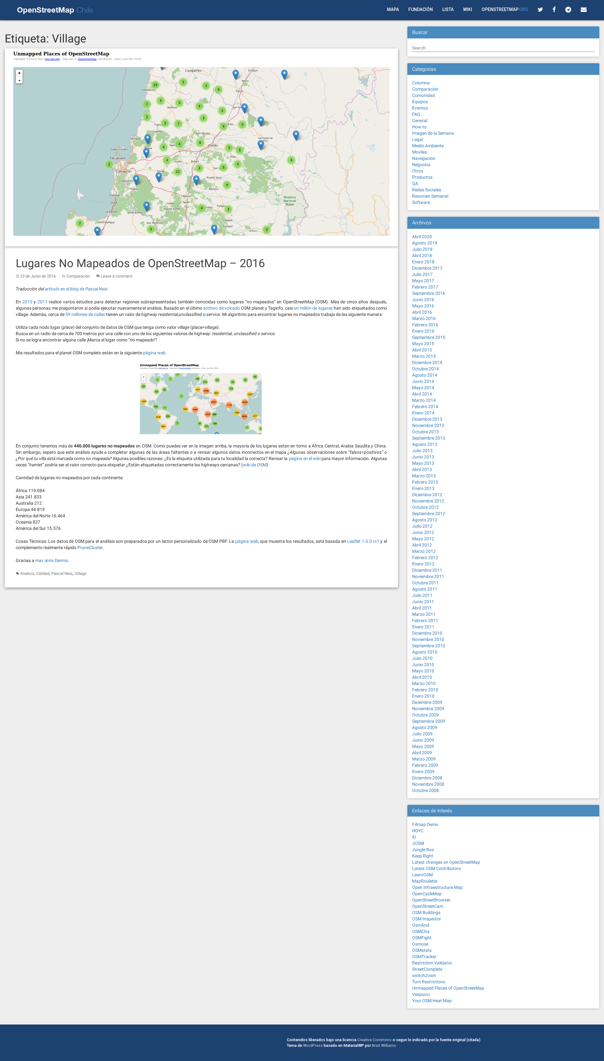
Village (81, 573)
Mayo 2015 (423, 343)
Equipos (420, 101)
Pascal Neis (62, 573)
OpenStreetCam (427, 906)
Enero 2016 (423, 331)
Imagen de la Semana (433, 133)
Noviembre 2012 (428, 500)
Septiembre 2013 (428, 438)
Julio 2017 (422, 274)
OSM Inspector (426, 918)
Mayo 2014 (423, 387)
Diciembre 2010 (427, 633)
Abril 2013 (422, 469)
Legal (417, 139)
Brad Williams (384, 1045)
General (419, 120)
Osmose (420, 943)
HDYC (417, 830)
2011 (42, 301)
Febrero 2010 (425, 689)
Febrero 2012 (425, 557)
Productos (422, 177)
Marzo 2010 (424, 683)
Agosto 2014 (424, 375)
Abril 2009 (422, 752)
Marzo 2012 (424, 551)
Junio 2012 (423, 532)
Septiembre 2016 (428, 293)
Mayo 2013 (423, 463)
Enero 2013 (423, 488)
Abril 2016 (422, 312)
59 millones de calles (85, 314)
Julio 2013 (422, 450)
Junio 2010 (423, 664)
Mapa (393, 9)
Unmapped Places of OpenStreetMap (448, 988)
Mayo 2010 (423, 670)
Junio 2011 (423, 601)
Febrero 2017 (425, 286)
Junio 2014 (423, 381)
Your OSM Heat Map (432, 1000)
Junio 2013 (423, 456)
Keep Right (422, 855)
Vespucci (421, 994)
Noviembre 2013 (428, 425)
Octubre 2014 (425, 368)
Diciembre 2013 (427, 419)
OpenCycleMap (427, 893)
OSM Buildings (426, 912)
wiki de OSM (254, 464)
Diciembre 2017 (427, 268)
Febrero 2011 (425, 620)
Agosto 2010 (424, 651)
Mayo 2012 (423, 538)
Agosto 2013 (424, 444)
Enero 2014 (423, 412)
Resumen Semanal (430, 196)
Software (421, 202)
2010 (27, 301)
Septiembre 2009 (428, 721)
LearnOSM (422, 874)
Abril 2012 (422, 544)
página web (154, 352)
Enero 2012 (423, 563)
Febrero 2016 (425, 324)
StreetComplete (427, 969)
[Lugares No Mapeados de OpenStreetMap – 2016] (201, 146)
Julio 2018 (422, 249)
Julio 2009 (422, 733)
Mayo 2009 (423, 746)
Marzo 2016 (424, 318)
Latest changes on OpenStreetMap (446, 862)
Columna (421, 82)
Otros (417, 170)
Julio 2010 (422, 658)
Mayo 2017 (423, 280)
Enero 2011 (423, 626)
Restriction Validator (432, 962)
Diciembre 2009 (427, 702)
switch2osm (424, 975)
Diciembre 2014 (427, 362)
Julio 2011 (422, 595)
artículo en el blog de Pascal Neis (76, 288)
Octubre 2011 (425, 582)
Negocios (421, 164)
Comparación (78, 276)
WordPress (313, 1045)
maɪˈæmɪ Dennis (51, 560)
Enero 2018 (423, 261)
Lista (448, 9)
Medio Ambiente (428, 145)
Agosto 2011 (424, 589)
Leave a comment (116, 276)
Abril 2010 (422, 677)
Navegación (423, 158)
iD (414, 836)
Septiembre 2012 (428, 513)
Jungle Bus (423, 849)
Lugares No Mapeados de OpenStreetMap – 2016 (140, 263)
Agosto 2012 (424, 519)
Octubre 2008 (425, 790)
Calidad (42, 573)
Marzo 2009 (424, 758)
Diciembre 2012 (427, 494)
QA (415, 183)
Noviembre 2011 (428, 576)
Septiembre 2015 (428, 337)
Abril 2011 (422, 607)
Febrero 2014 (425, 406)
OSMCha (420, 931)
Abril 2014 (422, 393)
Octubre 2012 (425, 507)
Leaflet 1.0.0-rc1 (363, 541)
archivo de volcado (221, 308)
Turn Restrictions (428, 981)
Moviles (419, 151)
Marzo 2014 (424, 400)
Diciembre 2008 (427, 777)
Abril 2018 (422, 255)
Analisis (27, 573)
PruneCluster (90, 547)
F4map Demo (425, 824)
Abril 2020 (422, 236)
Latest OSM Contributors (436, 868)
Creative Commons (374, 1039)
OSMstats (422, 950)
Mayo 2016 (423, 305)
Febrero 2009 (425, 765)
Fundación (420, 9)
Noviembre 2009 (428, 708)
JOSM (418, 843)
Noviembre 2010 (428, 639)
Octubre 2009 (425, 714)
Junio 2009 (423, 740)
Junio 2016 (423, 299)
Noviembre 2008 (428, 784)
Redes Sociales (426, 189)
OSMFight (422, 937)
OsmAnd (420, 925)
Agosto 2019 (424, 242)
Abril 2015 (422, 349)
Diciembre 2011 (427, 570)
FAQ (416, 114)
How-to (419, 126)
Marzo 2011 (424, 614)
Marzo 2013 (424, 475)
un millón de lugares (313, 308)
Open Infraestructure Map (437, 887)
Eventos (420, 107)
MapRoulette (424, 881)
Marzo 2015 (424, 356)
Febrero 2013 (425, 482)
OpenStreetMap (505, 9)
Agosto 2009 (424, 727)
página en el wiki (305, 458)
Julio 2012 (422, 526)
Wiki (467, 9)
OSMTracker (424, 956)
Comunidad (423, 95)
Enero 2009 (423, 771)
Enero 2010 (423, 696)
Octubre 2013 (425, 431)
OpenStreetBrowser (431, 899)
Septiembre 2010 (428, 645)
